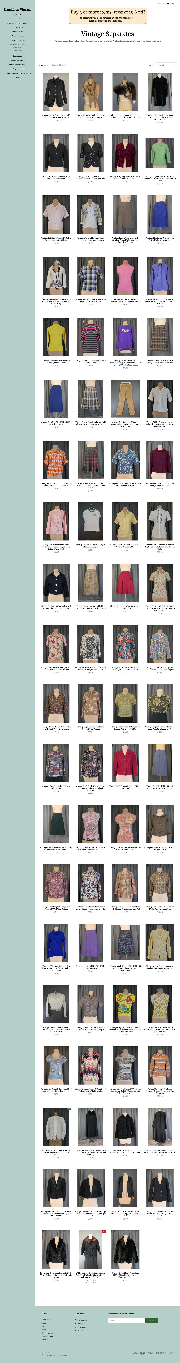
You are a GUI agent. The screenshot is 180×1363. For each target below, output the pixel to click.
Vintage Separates (18, 40)
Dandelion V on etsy (50, 1333)
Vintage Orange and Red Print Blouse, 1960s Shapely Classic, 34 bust (56, 484)
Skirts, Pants (18, 50)
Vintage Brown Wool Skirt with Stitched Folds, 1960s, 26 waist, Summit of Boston (125, 240)
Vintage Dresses (18, 32)
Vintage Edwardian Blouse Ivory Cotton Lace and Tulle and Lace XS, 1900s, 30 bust (56, 1029)
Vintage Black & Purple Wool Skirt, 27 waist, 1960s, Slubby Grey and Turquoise (125, 968)
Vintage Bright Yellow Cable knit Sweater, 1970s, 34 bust (56, 362)
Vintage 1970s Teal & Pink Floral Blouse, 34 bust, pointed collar (125, 668)
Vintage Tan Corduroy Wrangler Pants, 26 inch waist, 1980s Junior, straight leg (125, 424)
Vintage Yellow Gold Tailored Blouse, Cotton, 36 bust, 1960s (125, 546)
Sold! (18, 77)
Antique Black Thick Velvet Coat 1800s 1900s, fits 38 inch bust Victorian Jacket (125, 1275)
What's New (18, 15)
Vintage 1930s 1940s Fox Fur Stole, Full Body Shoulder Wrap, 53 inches (125, 116)
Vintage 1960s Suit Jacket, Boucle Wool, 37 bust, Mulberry (160, 484)
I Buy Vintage (47, 1336)
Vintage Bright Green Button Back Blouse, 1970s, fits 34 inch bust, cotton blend (160, 179)
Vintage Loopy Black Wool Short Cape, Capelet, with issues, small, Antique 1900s (91, 1214)
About (44, 1323)
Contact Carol (47, 1320)
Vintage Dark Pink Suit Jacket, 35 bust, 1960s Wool (125, 787)
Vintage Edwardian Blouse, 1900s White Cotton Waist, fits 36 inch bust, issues (56, 1152)
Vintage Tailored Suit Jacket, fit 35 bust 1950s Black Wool (56, 178)
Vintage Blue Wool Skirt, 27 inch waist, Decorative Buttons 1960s (159, 787)
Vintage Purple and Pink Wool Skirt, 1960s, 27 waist (91, 967)
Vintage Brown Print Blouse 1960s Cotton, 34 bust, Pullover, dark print (91, 1028)
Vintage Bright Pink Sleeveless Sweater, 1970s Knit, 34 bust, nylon (125, 300)
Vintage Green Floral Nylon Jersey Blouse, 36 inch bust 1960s (125, 728)
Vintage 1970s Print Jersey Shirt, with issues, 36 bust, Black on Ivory (90, 668)
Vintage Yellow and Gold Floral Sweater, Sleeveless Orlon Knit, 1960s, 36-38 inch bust (160, 1029)
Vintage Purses (17, 56)
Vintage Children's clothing (18, 65)
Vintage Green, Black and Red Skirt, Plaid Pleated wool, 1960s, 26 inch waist (91, 485)
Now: (88, 1282)
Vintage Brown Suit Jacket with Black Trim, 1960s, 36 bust (160, 848)
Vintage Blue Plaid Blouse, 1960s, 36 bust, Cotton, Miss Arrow (91, 300)
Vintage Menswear (18, 69)
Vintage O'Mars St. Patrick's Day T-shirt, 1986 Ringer (90, 546)
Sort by (151, 65)
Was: (88, 1280)
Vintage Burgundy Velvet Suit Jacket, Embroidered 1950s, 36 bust (125, 178)
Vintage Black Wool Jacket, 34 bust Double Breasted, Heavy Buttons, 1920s (160, 1214)
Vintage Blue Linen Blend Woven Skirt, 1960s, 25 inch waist (160, 239)
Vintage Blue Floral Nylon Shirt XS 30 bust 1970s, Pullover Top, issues (56, 1090)
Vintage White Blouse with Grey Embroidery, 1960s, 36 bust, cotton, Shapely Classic (160, 424)
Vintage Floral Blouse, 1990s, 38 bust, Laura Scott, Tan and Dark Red (56, 668)
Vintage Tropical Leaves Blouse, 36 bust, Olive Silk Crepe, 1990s (160, 728)
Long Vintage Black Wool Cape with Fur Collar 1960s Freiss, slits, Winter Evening (90, 1152)
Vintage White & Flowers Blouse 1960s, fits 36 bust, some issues (90, 239)
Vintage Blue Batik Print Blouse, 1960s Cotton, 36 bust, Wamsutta (125, 484)
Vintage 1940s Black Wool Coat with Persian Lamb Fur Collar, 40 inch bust (160, 1151)
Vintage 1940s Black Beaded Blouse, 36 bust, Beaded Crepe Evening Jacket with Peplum (56, 1214)
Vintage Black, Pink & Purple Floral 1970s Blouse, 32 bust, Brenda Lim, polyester (91, 788)
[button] (133, 1329)
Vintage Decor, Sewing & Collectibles (17, 73)
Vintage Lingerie (18, 36)
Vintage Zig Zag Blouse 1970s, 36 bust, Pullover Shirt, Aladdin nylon (90, 1090)
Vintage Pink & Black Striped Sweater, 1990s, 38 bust (91, 362)
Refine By (44, 65)
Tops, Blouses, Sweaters (17, 44)
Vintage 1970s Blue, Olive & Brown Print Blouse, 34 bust (56, 787)
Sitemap (45, 1340)
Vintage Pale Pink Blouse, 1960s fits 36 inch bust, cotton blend (56, 239)
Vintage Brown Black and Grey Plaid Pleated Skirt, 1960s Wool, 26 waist (91, 423)
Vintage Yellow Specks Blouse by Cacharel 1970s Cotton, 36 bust (160, 967)
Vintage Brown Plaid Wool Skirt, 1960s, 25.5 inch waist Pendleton (159, 362)
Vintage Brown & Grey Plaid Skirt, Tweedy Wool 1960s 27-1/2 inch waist (90, 607)
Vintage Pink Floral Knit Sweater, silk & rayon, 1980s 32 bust (125, 848)
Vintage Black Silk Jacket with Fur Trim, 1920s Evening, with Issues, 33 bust (125, 1214)
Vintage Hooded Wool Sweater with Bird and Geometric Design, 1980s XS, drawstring (56, 301)
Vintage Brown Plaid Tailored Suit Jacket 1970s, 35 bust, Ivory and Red (125, 908)
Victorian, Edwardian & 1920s (17, 23)
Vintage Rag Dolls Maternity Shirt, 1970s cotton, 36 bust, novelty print (159, 668)
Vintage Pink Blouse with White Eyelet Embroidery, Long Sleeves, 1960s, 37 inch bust (56, 547)
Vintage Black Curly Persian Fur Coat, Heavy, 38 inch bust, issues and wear (125, 1151)
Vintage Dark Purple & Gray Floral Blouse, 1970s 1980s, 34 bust (56, 908)
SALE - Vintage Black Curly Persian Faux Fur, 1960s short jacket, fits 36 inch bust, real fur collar (90, 1275)
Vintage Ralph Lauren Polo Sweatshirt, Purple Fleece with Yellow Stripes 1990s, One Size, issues (125, 363)
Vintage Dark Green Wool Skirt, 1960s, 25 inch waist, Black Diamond (56, 848)
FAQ (43, 1326)
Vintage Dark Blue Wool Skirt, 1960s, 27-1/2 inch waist (56, 423)
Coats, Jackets (17, 47)
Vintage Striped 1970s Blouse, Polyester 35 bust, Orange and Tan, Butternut (160, 1091)
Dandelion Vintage (17, 9)
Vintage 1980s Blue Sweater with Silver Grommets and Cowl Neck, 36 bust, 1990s (56, 968)
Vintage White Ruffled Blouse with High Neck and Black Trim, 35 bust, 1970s (160, 547)
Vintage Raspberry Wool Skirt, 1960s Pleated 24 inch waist (125, 607)
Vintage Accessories (17, 60)
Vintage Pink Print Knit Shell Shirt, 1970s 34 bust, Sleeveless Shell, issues (90, 848)
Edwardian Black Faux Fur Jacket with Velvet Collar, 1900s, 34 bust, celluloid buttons (56, 1275)
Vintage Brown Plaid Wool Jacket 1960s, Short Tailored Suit (160, 908)
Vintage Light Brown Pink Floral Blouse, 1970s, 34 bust (90, 728)
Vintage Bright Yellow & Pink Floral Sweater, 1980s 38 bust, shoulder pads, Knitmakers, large (125, 1029)
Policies (45, 1330)
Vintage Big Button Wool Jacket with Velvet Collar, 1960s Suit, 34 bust (56, 607)
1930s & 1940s (18, 27)
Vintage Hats (17, 19)
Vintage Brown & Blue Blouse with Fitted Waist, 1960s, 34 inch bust (56, 728)
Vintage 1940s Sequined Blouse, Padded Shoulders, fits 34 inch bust (90, 178)
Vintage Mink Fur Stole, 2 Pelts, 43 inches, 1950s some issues (90, 116)
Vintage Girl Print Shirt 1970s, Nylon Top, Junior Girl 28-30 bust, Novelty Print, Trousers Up (125, 1091)
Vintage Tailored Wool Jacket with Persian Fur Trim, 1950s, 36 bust (56, 116)
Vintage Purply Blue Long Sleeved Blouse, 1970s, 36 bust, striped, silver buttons (159, 301)
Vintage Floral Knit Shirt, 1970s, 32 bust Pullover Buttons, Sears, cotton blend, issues (160, 608)
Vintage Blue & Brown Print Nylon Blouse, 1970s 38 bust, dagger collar (91, 908)
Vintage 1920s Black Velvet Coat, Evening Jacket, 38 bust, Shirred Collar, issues (159, 117)
